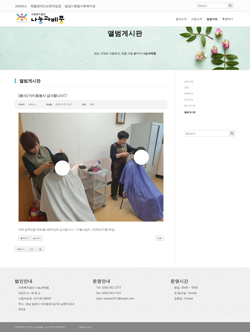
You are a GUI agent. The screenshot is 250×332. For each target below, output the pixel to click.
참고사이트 (189, 105)
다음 (40, 249)
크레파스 (21, 6)
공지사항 (188, 81)
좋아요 (24, 238)
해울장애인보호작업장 (46, 6)
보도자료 (188, 99)
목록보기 (21, 249)
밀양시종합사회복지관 (80, 6)
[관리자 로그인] (85, 327)
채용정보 (188, 93)
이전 (31, 249)
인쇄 (159, 238)
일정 (186, 87)
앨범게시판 (189, 112)
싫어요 (36, 238)
